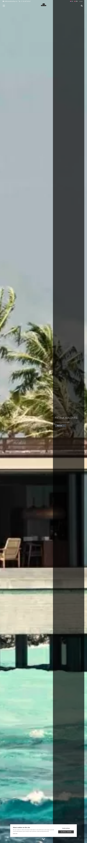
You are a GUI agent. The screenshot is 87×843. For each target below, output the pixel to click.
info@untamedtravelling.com (10, 1)
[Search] (81, 5)
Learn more (15, 833)
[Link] (44, 4)
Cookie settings (66, 828)
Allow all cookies (66, 831)
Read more (59, 425)
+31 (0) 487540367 (26, 1)
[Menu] (4, 5)
